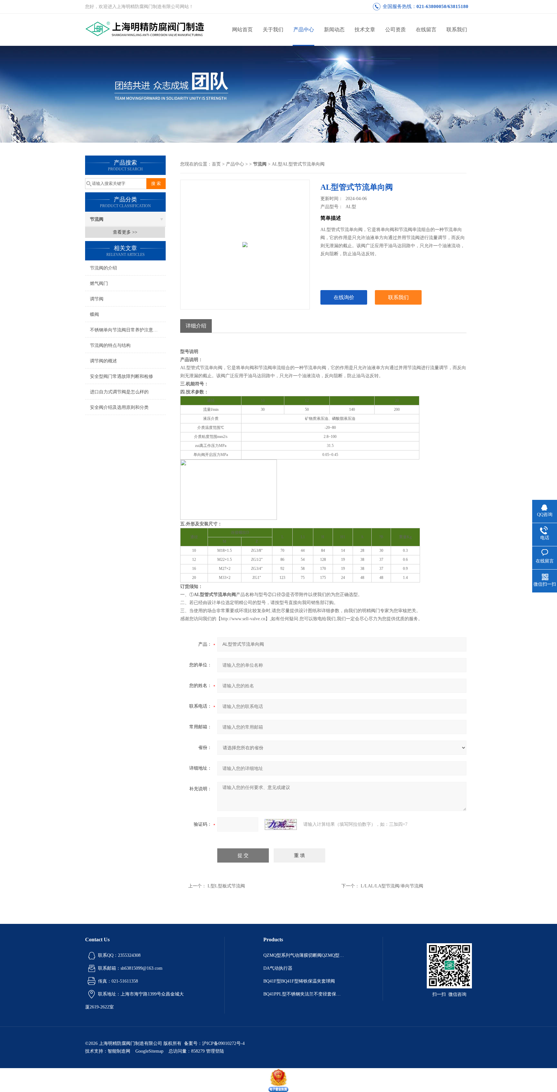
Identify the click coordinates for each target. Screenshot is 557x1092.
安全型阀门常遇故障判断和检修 (121, 376)
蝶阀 (94, 314)
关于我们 (273, 29)
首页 (216, 164)
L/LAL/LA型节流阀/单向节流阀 (392, 886)
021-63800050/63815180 (442, 6)
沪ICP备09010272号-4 (223, 1043)
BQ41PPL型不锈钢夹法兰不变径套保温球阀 (303, 994)
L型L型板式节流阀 (226, 886)
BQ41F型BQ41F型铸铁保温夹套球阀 (299, 981)
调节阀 (96, 299)
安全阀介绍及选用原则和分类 (119, 407)
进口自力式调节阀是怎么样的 (119, 391)
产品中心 (303, 29)
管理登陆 (215, 1051)
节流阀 (96, 219)
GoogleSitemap (149, 1051)
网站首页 (242, 29)
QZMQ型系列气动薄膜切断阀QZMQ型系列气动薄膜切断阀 (303, 955)
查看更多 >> (125, 232)
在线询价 (344, 297)
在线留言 (426, 29)
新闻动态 (334, 29)
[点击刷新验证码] (281, 824)
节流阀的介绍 (103, 268)
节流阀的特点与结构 (110, 345)
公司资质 (395, 29)
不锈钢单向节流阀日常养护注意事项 (126, 330)
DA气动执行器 (277, 968)
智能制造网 (119, 1051)
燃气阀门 (99, 283)
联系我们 (456, 29)
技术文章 (365, 29)
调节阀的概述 (103, 361)
